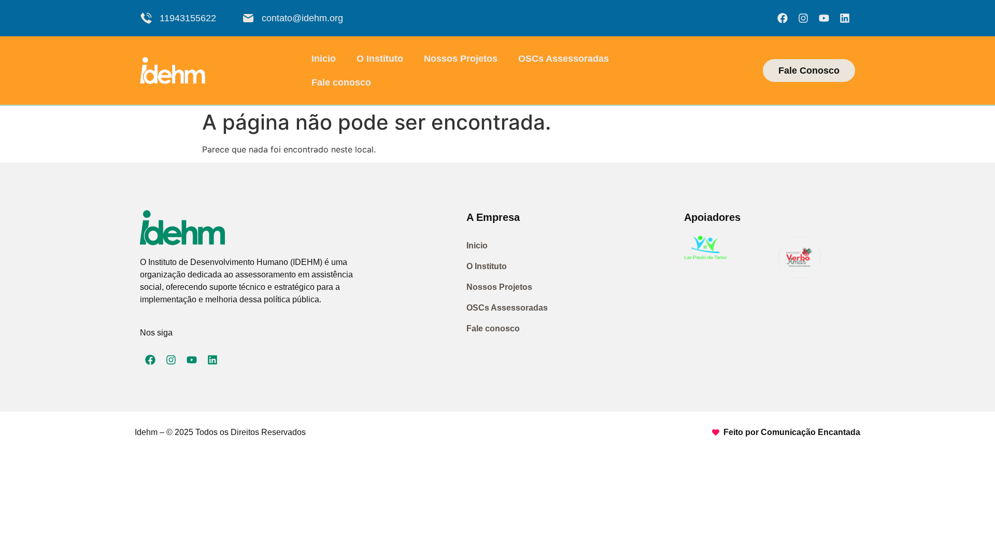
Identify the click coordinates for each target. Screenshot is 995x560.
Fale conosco (341, 82)
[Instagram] (803, 18)
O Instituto (380, 58)
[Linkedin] (844, 18)
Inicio (323, 58)
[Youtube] (824, 18)
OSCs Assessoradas (563, 58)
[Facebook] (782, 18)
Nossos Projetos (460, 58)
